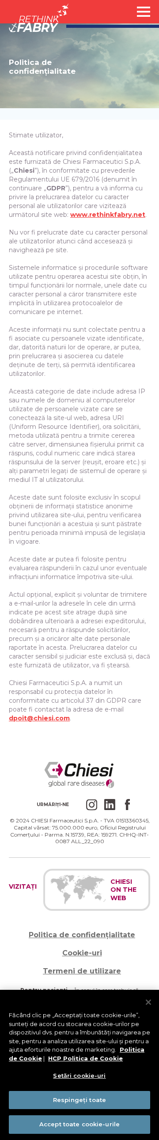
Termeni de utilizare (82, 971)
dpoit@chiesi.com (39, 718)
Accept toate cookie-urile (79, 1124)
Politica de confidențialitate (82, 935)
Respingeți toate (79, 1099)
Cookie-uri (82, 953)
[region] (79, 1065)
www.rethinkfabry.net (107, 215)
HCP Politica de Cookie (85, 1058)
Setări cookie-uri (79, 1075)
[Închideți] (148, 1002)
